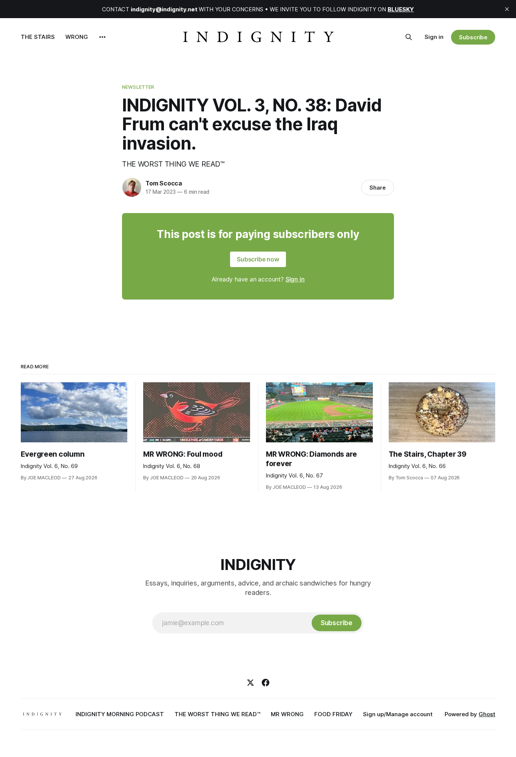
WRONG (76, 36)
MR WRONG (287, 714)
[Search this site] (409, 37)
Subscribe (473, 37)
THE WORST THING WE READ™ (217, 714)
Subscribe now (258, 259)
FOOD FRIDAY (333, 714)
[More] (102, 37)
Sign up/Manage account (398, 714)
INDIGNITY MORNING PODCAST (120, 714)
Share (377, 187)
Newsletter (138, 87)
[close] (507, 9)
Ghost (487, 714)
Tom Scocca (163, 183)
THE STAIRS (38, 36)
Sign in (434, 36)
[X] (250, 682)
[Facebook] (265, 682)
